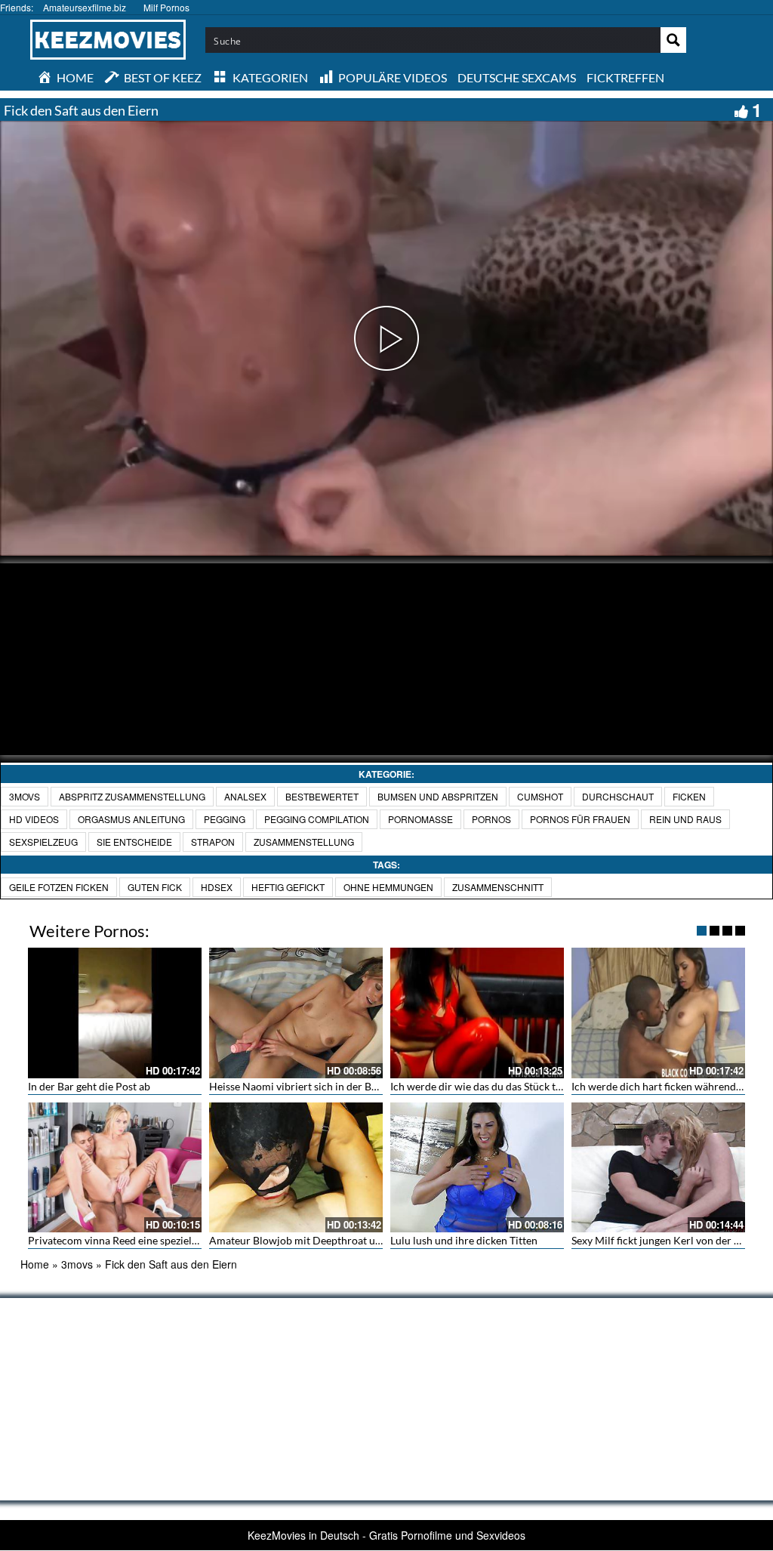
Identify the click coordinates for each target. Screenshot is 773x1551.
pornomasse (420, 819)
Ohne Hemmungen (388, 886)
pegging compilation (316, 819)
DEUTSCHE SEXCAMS (516, 77)
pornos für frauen (580, 819)
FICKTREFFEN (625, 77)
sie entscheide (134, 841)
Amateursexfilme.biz (84, 7)
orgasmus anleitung (131, 819)
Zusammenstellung (304, 841)
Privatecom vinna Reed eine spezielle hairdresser (142, 1240)
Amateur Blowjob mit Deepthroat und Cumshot (321, 1240)
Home (34, 1264)
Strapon (213, 841)
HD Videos (34, 819)
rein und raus (685, 819)
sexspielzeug (43, 841)
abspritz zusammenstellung (132, 796)
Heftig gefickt (288, 886)
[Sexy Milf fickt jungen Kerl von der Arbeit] (658, 1167)
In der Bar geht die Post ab (89, 1086)
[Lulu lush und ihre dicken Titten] (477, 1167)
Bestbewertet (322, 796)
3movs (24, 796)
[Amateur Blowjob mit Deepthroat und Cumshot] (296, 1167)
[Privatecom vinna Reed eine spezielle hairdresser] (115, 1167)
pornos (491, 819)
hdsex (217, 886)
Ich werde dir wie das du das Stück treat (482, 1086)
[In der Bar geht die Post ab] (115, 1013)
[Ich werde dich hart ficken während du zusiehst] (658, 1013)
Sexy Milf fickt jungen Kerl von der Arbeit (667, 1240)
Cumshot (540, 796)
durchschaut (618, 796)
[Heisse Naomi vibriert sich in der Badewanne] (296, 1013)
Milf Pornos (166, 7)
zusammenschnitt (498, 886)
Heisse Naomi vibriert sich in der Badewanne (314, 1086)
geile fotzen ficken (59, 886)
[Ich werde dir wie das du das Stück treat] (477, 1013)
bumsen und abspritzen (437, 796)
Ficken (689, 796)
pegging (224, 819)
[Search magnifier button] (673, 40)
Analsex (245, 796)
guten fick (155, 886)
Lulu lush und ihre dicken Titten (463, 1240)
